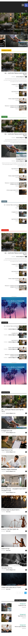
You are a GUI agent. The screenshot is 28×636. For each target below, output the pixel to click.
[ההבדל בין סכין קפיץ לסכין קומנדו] (14, 579)
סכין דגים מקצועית (15, 84)
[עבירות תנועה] (14, 540)
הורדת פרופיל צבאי (15, 91)
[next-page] (23, 113)
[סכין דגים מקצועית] (16, 41)
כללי (2, 526)
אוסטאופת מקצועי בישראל (13, 98)
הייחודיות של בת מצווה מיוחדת (13, 190)
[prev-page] (25, 113)
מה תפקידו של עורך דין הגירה (9, 529)
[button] (26, 5)
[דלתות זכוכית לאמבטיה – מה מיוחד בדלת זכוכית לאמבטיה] (23, 107)
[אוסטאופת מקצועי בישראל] (23, 100)
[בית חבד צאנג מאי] (14, 560)
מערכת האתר (8, 511)
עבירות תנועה (5, 548)
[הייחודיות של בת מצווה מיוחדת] (23, 192)
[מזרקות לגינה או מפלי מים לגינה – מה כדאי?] (14, 24)
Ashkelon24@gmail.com (20, 76)
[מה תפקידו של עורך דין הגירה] (14, 521)
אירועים (3, 507)
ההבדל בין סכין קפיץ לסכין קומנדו (11, 587)
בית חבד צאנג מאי (6, 568)
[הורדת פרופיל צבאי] (23, 93)
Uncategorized (24, 27)
